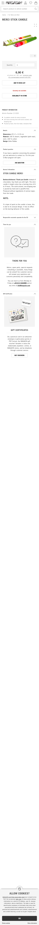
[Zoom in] (34, 55)
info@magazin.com (23, 286)
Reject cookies (6, 923)
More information (32, 923)
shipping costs (27, 75)
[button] (35, 25)
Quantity (9, 65)
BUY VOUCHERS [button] (19, 355)
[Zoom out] (31, 55)
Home (4, 15)
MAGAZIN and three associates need (14, 897)
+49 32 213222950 (20, 283)
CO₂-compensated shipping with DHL (19, 77)
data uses (18, 899)
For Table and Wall (14, 15)
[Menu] (3, 3)
